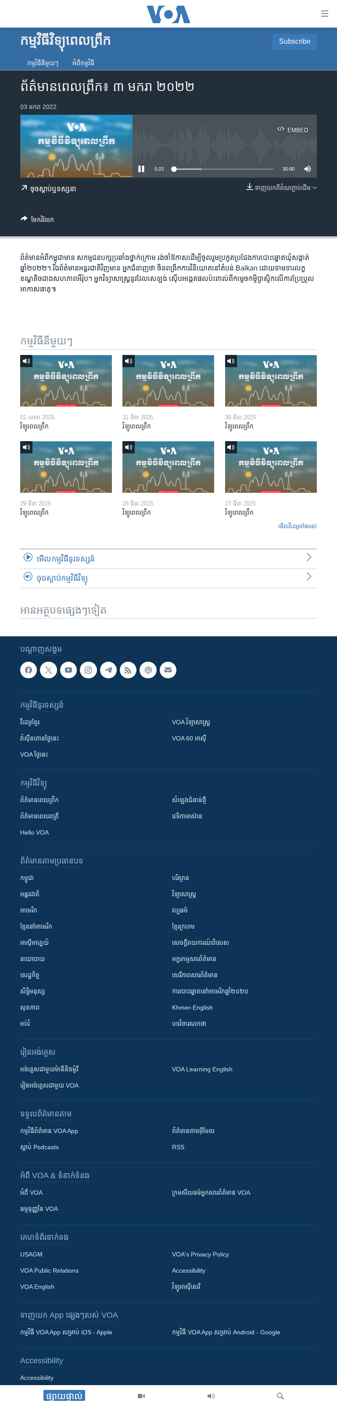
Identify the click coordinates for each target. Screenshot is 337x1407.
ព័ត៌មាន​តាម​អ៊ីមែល (193, 1130)
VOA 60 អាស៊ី (189, 738)
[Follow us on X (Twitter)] (48, 670)
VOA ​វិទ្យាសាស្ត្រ (191, 722)
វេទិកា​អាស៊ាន (187, 816)
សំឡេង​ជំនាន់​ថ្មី (189, 799)
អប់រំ (25, 1023)
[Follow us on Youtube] (68, 670)
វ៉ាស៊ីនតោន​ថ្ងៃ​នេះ (39, 738)
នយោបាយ (32, 958)
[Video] (141, 1396)
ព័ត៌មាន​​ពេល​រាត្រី (39, 816)
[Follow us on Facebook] (28, 670)
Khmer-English (192, 1007)
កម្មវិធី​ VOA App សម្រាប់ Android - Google (226, 1332)
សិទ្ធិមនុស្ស (32, 991)
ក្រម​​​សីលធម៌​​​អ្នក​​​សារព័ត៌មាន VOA (211, 1192)
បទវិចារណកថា (189, 1023)
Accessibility (188, 1270)
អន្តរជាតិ (29, 894)
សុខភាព (29, 1007)
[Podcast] (148, 670)
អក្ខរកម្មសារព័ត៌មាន (194, 958)
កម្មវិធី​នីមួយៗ (42, 63)
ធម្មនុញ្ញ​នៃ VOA (39, 1208)
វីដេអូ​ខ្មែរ (29, 722)
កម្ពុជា (27, 877)
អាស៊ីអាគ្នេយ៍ (34, 942)
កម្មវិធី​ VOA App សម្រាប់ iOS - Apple (66, 1332)
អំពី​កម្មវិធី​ (83, 63)
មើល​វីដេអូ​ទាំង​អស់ (297, 526)
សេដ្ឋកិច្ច (29, 975)
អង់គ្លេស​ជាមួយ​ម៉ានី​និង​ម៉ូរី (49, 1069)
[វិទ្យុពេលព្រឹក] (66, 381)
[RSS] (128, 670)
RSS (178, 1147)
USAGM (31, 1254)
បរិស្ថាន (180, 877)
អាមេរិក (28, 910)
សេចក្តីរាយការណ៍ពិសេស (200, 942)
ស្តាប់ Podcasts (39, 1147)
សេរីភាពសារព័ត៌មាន (195, 975)
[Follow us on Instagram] (88, 670)
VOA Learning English (202, 1069)
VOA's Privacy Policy (200, 1254)
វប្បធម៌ (180, 910)
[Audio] (211, 1396)
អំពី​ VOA (31, 1192)
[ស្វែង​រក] (280, 1396)
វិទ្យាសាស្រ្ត (184, 894)
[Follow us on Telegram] (108, 670)
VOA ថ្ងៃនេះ (34, 754)
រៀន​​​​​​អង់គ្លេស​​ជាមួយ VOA (49, 1085)
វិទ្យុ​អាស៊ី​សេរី (186, 1286)
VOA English (37, 1286)
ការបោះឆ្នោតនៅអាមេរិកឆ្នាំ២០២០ (210, 991)
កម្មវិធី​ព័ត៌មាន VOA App (49, 1130)
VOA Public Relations (49, 1270)
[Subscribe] (168, 670)
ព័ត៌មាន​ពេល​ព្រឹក (39, 799)
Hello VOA (34, 832)
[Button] (37, 221)
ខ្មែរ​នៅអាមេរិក (36, 926)
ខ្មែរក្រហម (183, 926)
